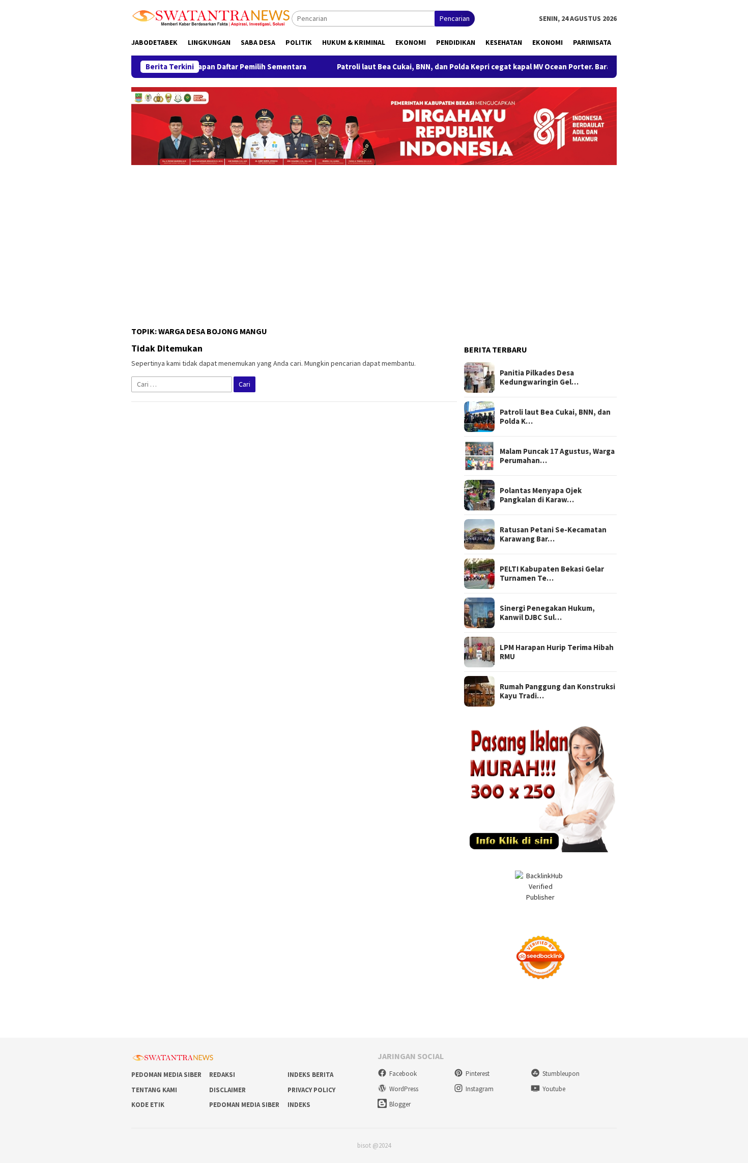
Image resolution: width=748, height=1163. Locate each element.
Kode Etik (147, 1104)
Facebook (403, 1073)
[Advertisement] (374, 241)
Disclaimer (227, 1090)
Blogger (400, 1104)
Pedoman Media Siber (166, 1074)
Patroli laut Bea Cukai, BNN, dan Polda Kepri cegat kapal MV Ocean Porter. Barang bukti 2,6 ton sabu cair (491, 66)
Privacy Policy (311, 1090)
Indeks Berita (310, 1074)
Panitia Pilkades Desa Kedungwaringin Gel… (539, 377)
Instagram (480, 1089)
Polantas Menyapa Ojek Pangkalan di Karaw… (541, 495)
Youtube (553, 1089)
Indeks (298, 1104)
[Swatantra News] (211, 17)
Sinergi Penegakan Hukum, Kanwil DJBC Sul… (547, 613)
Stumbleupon (561, 1073)
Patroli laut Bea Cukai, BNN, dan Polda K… (555, 417)
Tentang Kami (154, 1090)
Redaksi (222, 1074)
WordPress (403, 1089)
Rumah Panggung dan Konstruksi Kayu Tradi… (557, 691)
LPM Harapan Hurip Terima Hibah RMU (557, 652)
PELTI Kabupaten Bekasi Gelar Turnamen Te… (552, 573)
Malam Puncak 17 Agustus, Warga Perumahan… (557, 456)
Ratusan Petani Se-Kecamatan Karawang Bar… (553, 534)
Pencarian (455, 18)
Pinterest (478, 1073)
